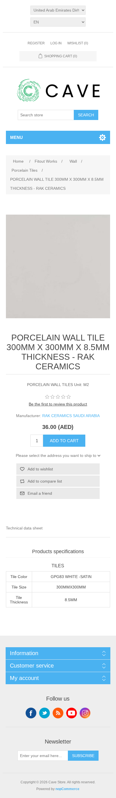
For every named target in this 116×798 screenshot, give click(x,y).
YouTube (71, 713)
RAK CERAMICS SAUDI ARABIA (71, 415)
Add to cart (64, 440)
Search (86, 115)
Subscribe (83, 755)
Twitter (44, 713)
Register (36, 43)
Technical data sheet (24, 528)
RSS (58, 713)
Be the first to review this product (58, 404)
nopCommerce (67, 789)
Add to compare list (45, 481)
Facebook (31, 713)
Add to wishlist (40, 469)
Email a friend (40, 493)
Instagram (85, 713)
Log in (56, 43)
